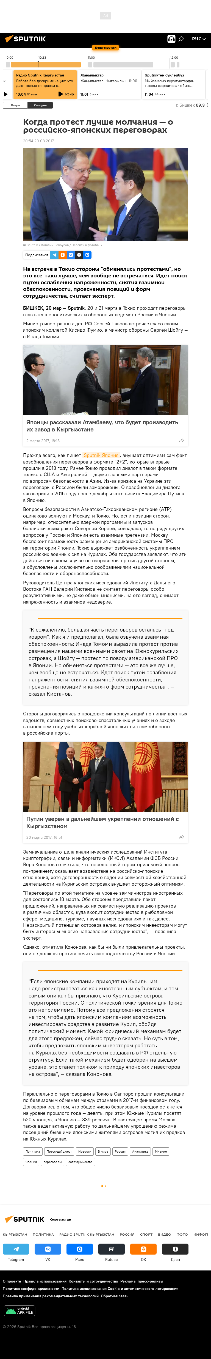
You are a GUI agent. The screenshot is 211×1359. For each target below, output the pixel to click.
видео (164, 1234)
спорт (146, 1234)
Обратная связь (114, 1295)
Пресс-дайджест (59, 1151)
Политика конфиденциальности (31, 1288)
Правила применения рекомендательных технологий (51, 1295)
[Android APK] (19, 1311)
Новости (84, 1151)
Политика (33, 1151)
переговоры (52, 1162)
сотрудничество (80, 1162)
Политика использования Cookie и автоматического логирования (120, 1288)
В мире (103, 1151)
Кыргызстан (15, 1234)
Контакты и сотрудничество (93, 1281)
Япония (31, 1162)
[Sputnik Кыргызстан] (27, 43)
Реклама (127, 1281)
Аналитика (140, 1151)
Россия (120, 1151)
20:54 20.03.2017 (38, 140)
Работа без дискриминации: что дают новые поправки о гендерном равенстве (44, 85)
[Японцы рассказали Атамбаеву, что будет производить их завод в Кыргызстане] (105, 380)
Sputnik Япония (101, 455)
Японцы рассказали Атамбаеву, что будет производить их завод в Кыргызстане (102, 426)
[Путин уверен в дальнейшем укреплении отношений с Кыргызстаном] (105, 777)
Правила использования (44, 1281)
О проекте (12, 1281)
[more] (181, 440)
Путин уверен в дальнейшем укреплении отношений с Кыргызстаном (102, 822)
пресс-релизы (150, 1281)
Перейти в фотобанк (87, 245)
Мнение (161, 1151)
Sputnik (32, 245)
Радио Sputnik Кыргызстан (40, 75)
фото (182, 1234)
